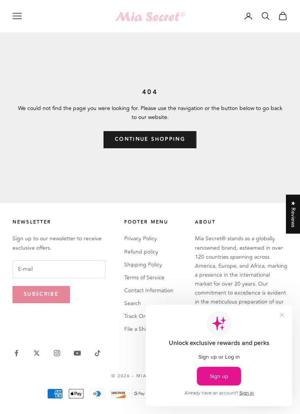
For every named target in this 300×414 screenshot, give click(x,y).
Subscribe (41, 294)
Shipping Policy (143, 265)
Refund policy (141, 252)
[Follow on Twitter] (37, 353)
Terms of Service (144, 278)
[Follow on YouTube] (77, 353)
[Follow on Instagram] (57, 353)
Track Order (139, 316)
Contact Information (148, 290)
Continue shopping (150, 139)
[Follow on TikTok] (98, 353)
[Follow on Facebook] (16, 353)
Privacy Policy (140, 239)
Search (132, 303)
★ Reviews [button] (293, 214)
